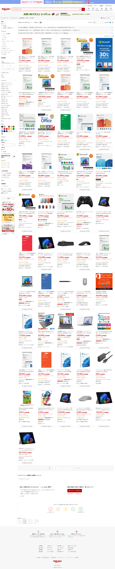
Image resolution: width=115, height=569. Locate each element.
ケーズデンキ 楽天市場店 (83, 266)
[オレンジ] (9, 129)
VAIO (2, 116)
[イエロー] (11, 129)
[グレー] (4, 127)
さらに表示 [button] (4, 54)
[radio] (1, 23)
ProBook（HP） (4, 99)
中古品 (2, 77)
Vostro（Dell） (4, 109)
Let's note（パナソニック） (7, 96)
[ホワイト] (7, 127)
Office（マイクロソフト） (6, 84)
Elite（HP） (3, 98)
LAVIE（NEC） (4, 111)
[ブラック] (2, 127)
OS (35, 523)
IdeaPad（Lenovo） (5, 114)
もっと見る (21, 496)
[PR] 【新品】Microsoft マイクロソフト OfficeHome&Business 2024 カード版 (27, 94)
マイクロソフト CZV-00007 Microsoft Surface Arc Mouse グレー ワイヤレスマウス (85, 410)
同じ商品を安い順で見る (46, 110)
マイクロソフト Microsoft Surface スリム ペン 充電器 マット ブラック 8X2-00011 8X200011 (65, 293)
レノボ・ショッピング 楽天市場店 (66, 346)
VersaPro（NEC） (5, 88)
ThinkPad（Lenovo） (5, 90)
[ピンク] (2, 129)
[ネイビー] (4, 131)
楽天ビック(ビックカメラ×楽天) (46, 266)
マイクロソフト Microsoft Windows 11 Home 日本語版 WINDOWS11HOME (64, 371)
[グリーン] (13, 129)
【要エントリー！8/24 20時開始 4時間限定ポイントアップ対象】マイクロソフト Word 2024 (46, 293)
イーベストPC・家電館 (25, 305)
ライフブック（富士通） (6, 92)
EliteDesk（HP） (5, 103)
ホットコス (22, 145)
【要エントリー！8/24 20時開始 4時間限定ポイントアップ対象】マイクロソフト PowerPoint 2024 (46, 371)
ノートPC (36, 521)
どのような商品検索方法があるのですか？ (29, 491)
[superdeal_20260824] (104, 55)
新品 (2, 75)
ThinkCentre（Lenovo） (6, 118)
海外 (6, 140)
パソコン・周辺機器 (22, 520)
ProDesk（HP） (4, 101)
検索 (9, 68)
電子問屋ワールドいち (25, 106)
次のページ (79, 468)
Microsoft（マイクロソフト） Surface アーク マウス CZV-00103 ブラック (84, 255)
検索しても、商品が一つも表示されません (29, 493)
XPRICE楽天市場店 (82, 345)
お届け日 (3, 147)
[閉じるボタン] (112, 27)
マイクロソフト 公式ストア (83, 70)
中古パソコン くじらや (44, 346)
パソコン (30, 521)
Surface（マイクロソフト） (7, 83)
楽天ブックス (100, 343)
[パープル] (7, 131)
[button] (109, 5)
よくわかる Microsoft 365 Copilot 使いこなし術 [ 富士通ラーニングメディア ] (104, 333)
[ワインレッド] (4, 129)
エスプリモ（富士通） (6, 105)
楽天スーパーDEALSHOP (25, 71)
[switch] (14, 156)
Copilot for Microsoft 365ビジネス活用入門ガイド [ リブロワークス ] (46, 410)
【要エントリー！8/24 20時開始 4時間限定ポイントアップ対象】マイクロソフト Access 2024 (27, 255)
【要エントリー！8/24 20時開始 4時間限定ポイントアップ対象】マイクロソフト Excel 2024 (65, 133)
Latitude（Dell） (4, 94)
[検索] (83, 9)
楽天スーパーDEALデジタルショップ (85, 146)
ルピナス (41, 227)
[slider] (1, 63)
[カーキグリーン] (13, 127)
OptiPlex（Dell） (4, 86)
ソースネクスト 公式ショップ (45, 145)
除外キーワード (4, 193)
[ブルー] (2, 131)
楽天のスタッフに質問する (75, 490)
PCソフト (30, 520)
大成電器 (99, 383)
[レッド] (7, 129)
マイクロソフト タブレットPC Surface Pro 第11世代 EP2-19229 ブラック (104, 213)
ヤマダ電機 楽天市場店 (83, 305)
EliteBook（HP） (5, 107)
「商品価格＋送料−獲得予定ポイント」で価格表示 (27, 22)
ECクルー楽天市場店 (24, 383)
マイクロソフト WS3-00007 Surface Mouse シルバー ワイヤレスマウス (84, 293)
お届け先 (3, 142)
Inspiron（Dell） (4, 113)
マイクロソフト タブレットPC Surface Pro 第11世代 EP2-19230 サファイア (65, 410)
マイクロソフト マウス (24, 479)
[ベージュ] (11, 127)
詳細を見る (65, 33)
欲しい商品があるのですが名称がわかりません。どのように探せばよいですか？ (37, 489)
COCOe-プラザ (100, 223)
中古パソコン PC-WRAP (102, 305)
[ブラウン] (9, 127)
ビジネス (37, 520)
